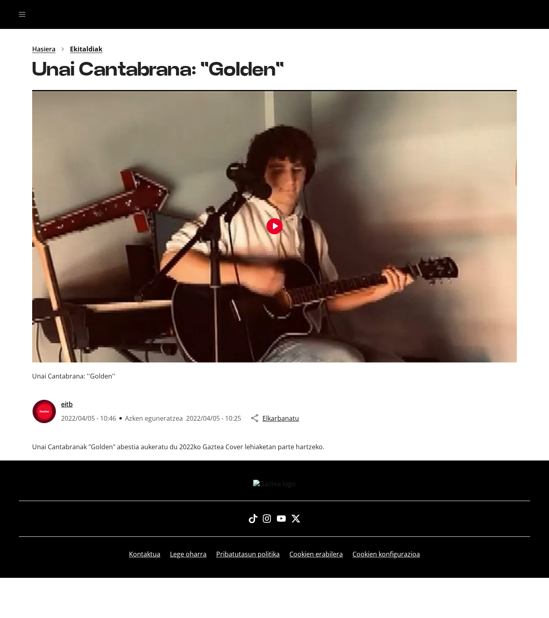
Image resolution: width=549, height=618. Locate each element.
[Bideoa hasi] (274, 226)
